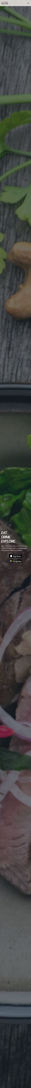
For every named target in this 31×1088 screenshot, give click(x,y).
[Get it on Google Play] (15, 561)
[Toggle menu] (28, 3)
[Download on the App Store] (15, 556)
